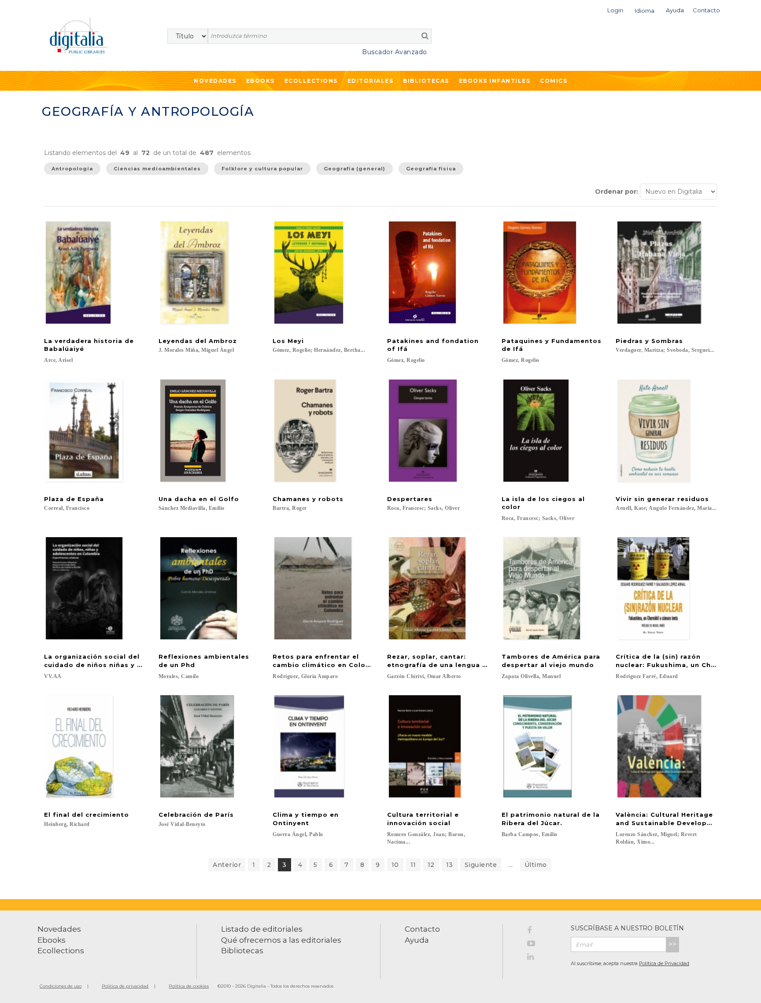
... (510, 865)
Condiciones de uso (60, 986)
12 (431, 865)
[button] (615, 9)
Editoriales (370, 80)
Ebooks (260, 80)
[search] (425, 35)
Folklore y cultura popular (262, 169)
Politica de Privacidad (664, 963)
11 (413, 865)
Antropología (72, 169)
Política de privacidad (125, 986)
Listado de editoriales (262, 929)
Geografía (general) (354, 169)
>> (672, 944)
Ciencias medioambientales (157, 169)
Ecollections (311, 80)
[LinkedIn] (542, 958)
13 (449, 865)
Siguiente (481, 865)
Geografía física (431, 169)
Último (536, 865)
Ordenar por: (616, 191)
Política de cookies (189, 986)
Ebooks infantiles (495, 80)
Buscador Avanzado (394, 52)
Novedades (215, 80)
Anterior (227, 865)
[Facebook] (542, 931)
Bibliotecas (426, 80)
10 (395, 865)
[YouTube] (542, 945)
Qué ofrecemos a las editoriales (281, 940)
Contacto (422, 929)
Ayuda (417, 940)
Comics (553, 80)
